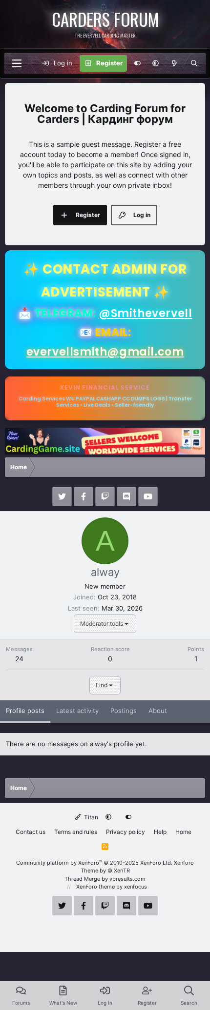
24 (19, 658)
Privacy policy (125, 831)
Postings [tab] (123, 710)
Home (183, 831)
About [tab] (157, 710)
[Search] (194, 63)
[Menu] (16, 63)
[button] (156, 63)
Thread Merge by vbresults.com (105, 878)
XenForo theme (95, 886)
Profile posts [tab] (25, 710)
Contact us (30, 831)
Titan (90, 817)
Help (160, 831)
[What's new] (175, 63)
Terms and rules (75, 831)
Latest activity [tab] (77, 710)
